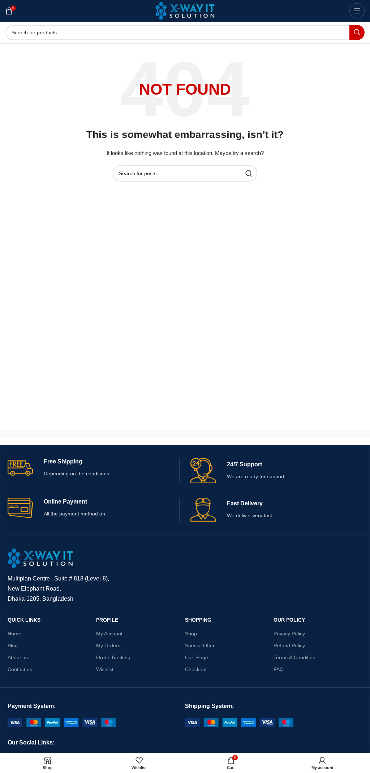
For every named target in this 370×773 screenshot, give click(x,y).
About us (18, 657)
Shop (191, 633)
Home (14, 633)
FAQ (279, 669)
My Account (109, 633)
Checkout (196, 669)
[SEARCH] (357, 32)
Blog (13, 645)
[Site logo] (185, 10)
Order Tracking (113, 657)
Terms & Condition (294, 657)
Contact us (20, 669)
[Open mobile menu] (357, 11)
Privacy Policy (289, 633)
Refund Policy (289, 645)
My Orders (108, 645)
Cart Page (196, 657)
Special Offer (200, 645)
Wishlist (104, 669)
